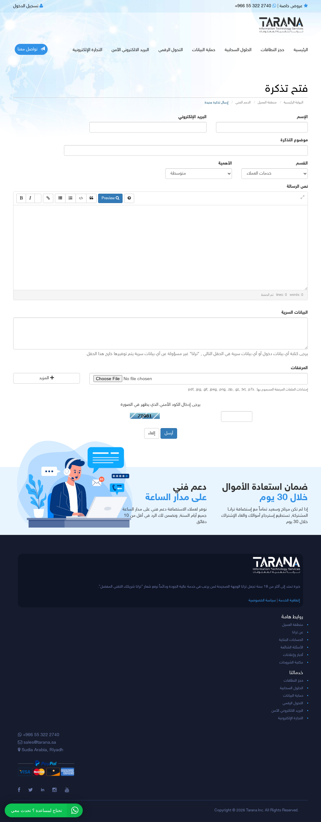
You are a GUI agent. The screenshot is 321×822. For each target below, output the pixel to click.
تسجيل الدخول (26, 6)
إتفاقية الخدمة (289, 600)
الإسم (302, 117)
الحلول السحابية (238, 50)
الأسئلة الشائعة (292, 647)
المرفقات (299, 368)
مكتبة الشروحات (291, 662)
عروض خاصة (292, 6)
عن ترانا (297, 632)
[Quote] (91, 198)
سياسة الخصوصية (262, 600)
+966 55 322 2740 (253, 6)
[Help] (129, 198)
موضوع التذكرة (294, 140)
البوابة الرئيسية (293, 103)
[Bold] (21, 198)
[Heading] (37, 198)
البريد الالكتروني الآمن (130, 50)
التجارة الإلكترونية (87, 50)
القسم (302, 163)
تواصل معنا (27, 49)
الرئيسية (301, 50)
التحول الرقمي (170, 50)
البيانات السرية (295, 312)
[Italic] (30, 198)
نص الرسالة (297, 186)
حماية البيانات (203, 50)
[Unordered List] (60, 198)
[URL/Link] (48, 198)
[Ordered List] (70, 198)
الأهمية (225, 163)
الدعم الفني (242, 103)
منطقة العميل (267, 103)
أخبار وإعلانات (293, 655)
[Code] (81, 198)
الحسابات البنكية (291, 640)
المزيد (44, 378)
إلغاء (151, 433)
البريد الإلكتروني (192, 117)
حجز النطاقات (272, 50)
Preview (109, 198)
